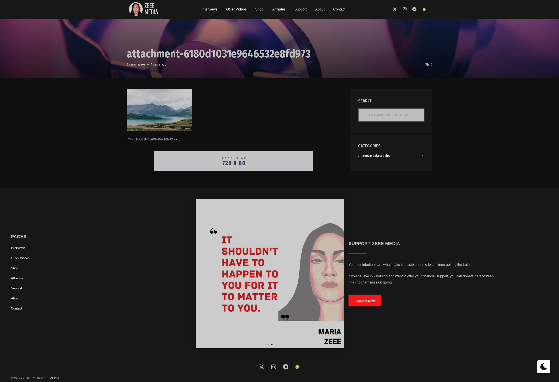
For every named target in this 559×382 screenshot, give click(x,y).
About (319, 9)
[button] (268, 344)
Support (300, 9)
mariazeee (138, 64)
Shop (259, 9)
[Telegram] (414, 9)
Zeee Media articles (376, 156)
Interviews (209, 9)
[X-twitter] (394, 9)
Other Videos (236, 9)
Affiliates (279, 9)
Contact (339, 9)
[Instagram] (404, 9)
